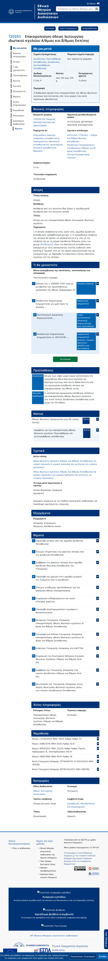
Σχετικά (17, 86)
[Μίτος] (22, 11)
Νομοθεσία (18, 110)
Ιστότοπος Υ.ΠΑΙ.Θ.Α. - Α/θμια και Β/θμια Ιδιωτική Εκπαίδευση (82, 138)
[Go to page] (96, 8)
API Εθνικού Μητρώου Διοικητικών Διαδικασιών (54, 935)
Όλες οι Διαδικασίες (22, 848)
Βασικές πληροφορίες (19, 55)
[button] (83, 956)
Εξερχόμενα (19, 91)
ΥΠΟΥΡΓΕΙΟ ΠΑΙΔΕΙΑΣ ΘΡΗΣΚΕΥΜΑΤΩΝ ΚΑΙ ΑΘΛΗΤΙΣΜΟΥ (44, 122)
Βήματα (16, 96)
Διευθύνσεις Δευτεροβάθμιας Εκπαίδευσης (46, 65)
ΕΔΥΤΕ (84, 840)
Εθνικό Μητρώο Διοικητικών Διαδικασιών (45, 11)
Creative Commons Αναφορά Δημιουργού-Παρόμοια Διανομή (79, 858)
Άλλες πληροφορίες (19, 103)
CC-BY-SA (94, 847)
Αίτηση (16, 61)
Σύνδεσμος (46, 244)
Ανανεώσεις (39, 794)
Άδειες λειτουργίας (42, 791)
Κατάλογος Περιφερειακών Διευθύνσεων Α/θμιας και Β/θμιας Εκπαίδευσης (81, 147)
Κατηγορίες (18, 115)
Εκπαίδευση (73, 803)
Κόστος (16, 80)
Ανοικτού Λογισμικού (73, 842)
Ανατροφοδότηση (89, 28)
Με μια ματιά (19, 48)
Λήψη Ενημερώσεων (68, 28)
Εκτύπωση (50, 28)
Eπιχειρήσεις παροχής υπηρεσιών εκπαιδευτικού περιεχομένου (46, 138)
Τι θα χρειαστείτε (19, 68)
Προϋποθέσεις (20, 75)
